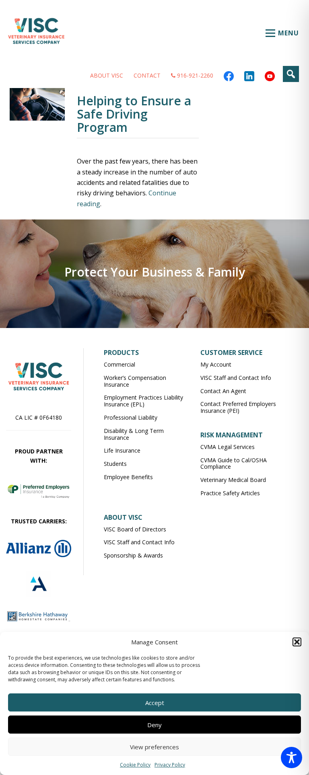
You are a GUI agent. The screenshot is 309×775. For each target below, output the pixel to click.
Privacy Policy (169, 764)
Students (115, 463)
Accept (154, 703)
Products (121, 352)
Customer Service (231, 352)
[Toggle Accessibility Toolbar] (291, 757)
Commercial (119, 364)
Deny (154, 725)
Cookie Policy (135, 764)
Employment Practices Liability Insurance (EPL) (143, 401)
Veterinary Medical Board (233, 480)
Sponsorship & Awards (133, 555)
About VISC (106, 75)
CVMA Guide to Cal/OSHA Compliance (233, 463)
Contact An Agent (223, 391)
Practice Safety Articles (230, 493)
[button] (297, 642)
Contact (147, 75)
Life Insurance (122, 450)
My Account (215, 364)
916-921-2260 (194, 75)
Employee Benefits (128, 477)
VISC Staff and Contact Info (235, 377)
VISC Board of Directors (135, 529)
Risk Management (231, 435)
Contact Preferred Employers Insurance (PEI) (238, 407)
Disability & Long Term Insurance (134, 434)
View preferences (154, 747)
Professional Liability (130, 417)
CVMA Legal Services (227, 447)
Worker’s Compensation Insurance (135, 381)
